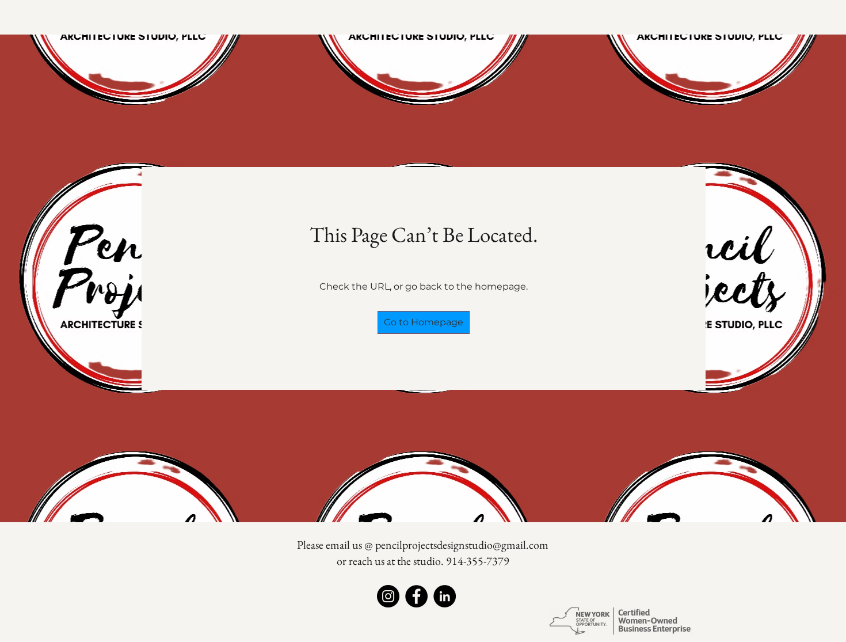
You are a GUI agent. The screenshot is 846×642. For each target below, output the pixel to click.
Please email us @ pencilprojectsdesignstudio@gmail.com (422, 544)
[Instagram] (388, 596)
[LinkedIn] (444, 596)
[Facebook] (416, 596)
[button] (424, 322)
